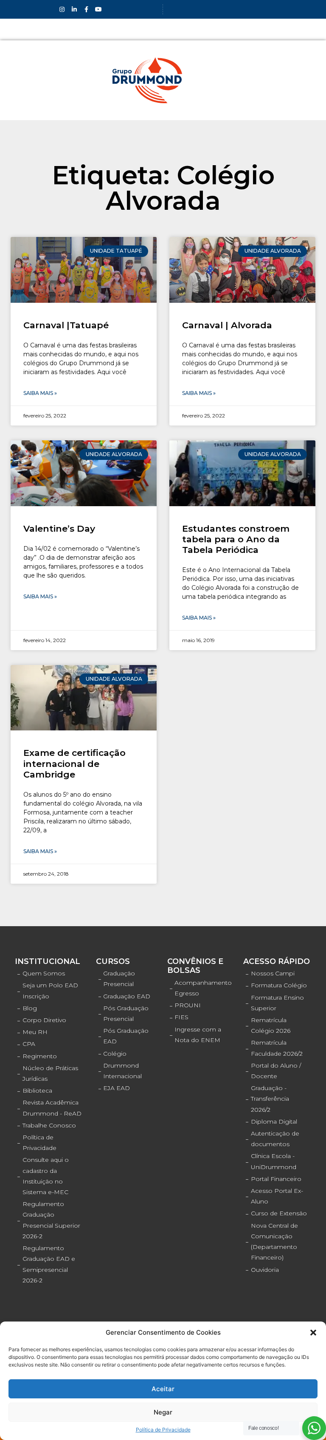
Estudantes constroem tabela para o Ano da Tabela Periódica (235, 539)
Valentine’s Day (59, 528)
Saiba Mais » (40, 393)
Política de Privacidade (163, 1429)
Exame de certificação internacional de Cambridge (74, 763)
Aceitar (163, 1389)
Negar (163, 1412)
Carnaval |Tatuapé (66, 325)
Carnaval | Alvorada (227, 325)
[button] (313, 1332)
